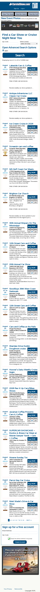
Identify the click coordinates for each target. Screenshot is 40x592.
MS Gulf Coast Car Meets (21, 169)
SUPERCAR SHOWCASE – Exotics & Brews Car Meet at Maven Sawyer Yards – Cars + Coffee (23, 434)
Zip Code (5, 41)
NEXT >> (29, 520)
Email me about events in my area (21, 538)
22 (32, 297)
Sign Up (16, 8)
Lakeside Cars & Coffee (20, 65)
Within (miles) (24, 41)
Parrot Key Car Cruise (19, 480)
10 (23, 520)
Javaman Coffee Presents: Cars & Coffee (21, 413)
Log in (23, 8)
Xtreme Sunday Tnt (18, 457)
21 (29, 297)
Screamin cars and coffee (21, 146)
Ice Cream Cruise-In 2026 (21, 123)
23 (32, 74)
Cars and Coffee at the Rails (22, 326)
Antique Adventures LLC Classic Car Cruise (20, 94)
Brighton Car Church (19, 193)
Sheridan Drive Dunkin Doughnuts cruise (19, 347)
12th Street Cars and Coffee (22, 243)
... (25, 520)
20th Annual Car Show (19, 264)
